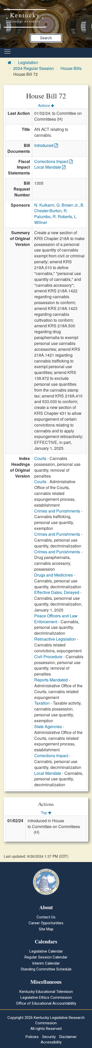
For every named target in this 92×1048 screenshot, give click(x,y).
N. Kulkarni (44, 205)
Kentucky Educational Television (46, 991)
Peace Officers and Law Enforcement (55, 619)
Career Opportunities (46, 923)
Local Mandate (48, 167)
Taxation (42, 703)
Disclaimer (68, 1036)
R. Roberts (62, 216)
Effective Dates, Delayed (56, 592)
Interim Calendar (46, 963)
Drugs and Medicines (53, 575)
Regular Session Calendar (46, 957)
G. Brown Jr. (67, 205)
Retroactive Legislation (55, 639)
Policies (32, 1036)
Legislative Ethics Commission (46, 997)
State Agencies (48, 726)
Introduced (44, 145)
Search (46, 38)
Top (44, 812)
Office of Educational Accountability (46, 1003)
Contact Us (46, 917)
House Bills (71, 68)
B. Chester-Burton (59, 208)
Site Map (46, 929)
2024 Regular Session (33, 68)
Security (49, 1036)
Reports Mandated (51, 680)
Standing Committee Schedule (46, 969)
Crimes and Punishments (57, 511)
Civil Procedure (48, 656)
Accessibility (51, 1042)
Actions (44, 105)
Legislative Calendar (46, 951)
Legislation (28, 62)
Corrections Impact (51, 161)
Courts (40, 458)
